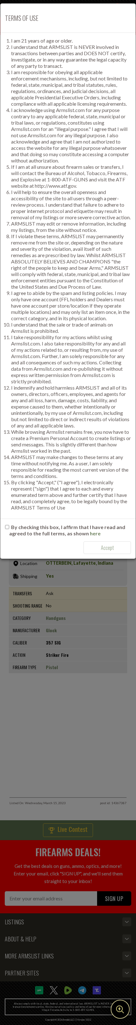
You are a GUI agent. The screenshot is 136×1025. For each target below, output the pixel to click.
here (95, 533)
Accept (107, 547)
